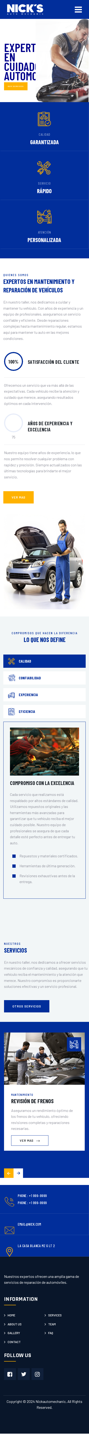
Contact (14, 1342)
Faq (50, 1333)
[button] (18, 1173)
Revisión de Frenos (32, 1101)
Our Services (16, 86)
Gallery (14, 1333)
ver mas (18, 497)
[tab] (44, 661)
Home (11, 1315)
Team (52, 1324)
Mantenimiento (22, 1095)
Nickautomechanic (51, 1401)
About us (15, 1324)
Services (55, 1315)
